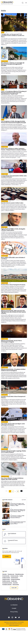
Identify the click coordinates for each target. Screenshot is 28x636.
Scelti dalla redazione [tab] (7, 499)
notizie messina (6, 579)
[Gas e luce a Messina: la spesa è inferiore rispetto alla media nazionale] (14, 468)
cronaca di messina (15, 579)
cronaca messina (14, 576)
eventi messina (6, 576)
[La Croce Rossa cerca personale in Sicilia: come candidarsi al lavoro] (14, 166)
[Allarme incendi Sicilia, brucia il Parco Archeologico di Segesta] (14, 331)
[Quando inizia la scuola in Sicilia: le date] (14, 193)
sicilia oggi (14, 581)
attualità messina (20, 574)
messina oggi (11, 574)
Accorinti (16, 582)
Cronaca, (3, 394)
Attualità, (3, 61)
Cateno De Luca (15, 577)
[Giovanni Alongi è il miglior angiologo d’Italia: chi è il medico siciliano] (14, 441)
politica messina (6, 581)
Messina (5, 574)
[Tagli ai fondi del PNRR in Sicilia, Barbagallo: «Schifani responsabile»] (14, 219)
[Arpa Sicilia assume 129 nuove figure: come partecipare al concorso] (14, 414)
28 (17, 491)
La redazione (14, 605)
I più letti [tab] (24, 499)
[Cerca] (22, 3)
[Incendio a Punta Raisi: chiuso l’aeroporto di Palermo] (14, 387)
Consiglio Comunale (7, 584)
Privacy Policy (14, 611)
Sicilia (3, 32)
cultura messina (6, 577)
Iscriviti (6, 556)
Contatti (14, 608)
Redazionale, (4, 476)
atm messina (16, 584)
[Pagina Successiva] (21, 491)
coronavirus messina (7, 582)
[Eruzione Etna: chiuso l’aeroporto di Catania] (14, 275)
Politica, (3, 227)
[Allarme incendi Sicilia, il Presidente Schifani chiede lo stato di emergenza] (14, 359)
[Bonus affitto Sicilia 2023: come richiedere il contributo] (14, 248)
